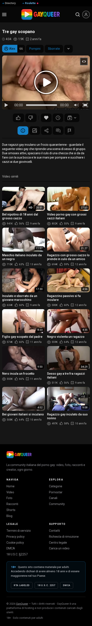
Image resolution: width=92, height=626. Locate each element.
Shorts (10, 510)
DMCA (10, 548)
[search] (77, 14)
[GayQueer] (19, 454)
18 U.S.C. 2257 (46, 585)
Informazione (23, 130)
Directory (10, 3)
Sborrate (54, 48)
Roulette (30, 3)
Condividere (46, 130)
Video (10, 492)
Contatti (54, 530)
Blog (9, 516)
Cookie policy (15, 542)
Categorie (55, 486)
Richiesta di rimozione (64, 536)
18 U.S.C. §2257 (17, 554)
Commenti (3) (58, 130)
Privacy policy (15, 536)
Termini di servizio (18, 530)
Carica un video (59, 548)
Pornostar (55, 492)
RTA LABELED (22, 585)
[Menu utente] (86, 14)
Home (10, 486)
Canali (53, 498)
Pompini (34, 48)
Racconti (12, 504)
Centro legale (58, 542)
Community (57, 504)
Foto (9, 498)
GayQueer (22, 603)
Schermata (34, 130)
